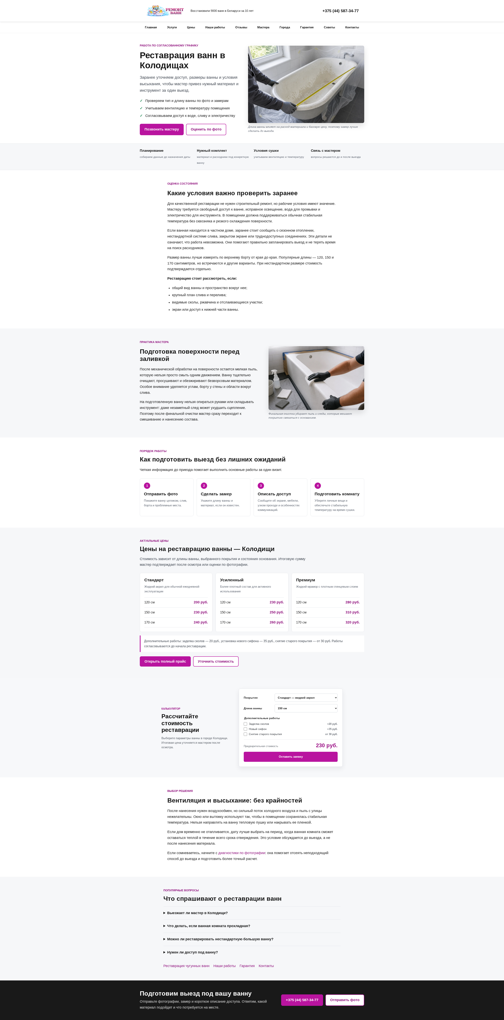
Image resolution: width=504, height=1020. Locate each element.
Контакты (352, 27)
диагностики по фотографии (241, 853)
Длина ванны (253, 708)
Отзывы (241, 27)
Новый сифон (293, 729)
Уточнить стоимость (216, 661)
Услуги (172, 27)
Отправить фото (344, 1000)
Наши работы (215, 27)
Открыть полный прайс (165, 661)
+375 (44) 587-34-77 (340, 11)
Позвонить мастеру (162, 129)
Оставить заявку (291, 756)
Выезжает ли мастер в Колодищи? (197, 913)
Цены (191, 27)
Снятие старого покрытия (293, 734)
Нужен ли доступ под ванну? (192, 952)
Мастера (263, 27)
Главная (151, 27)
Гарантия (307, 27)
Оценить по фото (206, 129)
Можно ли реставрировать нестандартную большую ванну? (220, 939)
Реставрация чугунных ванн (186, 966)
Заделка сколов (293, 723)
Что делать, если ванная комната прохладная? (208, 926)
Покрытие (251, 697)
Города (285, 27)
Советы (329, 27)
